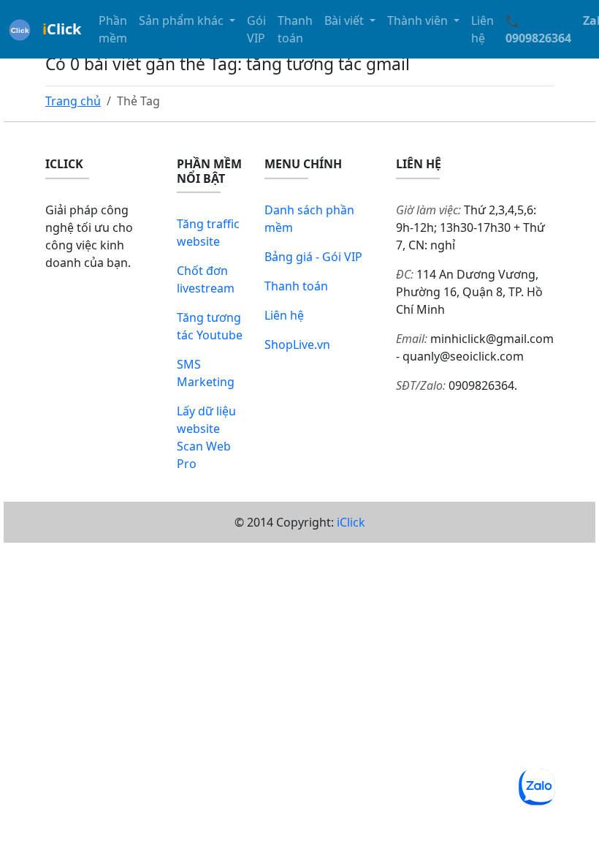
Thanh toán (295, 29)
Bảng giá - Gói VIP (313, 257)
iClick (351, 522)
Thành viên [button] (419, 20)
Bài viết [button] (345, 20)
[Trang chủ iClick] (20, 29)
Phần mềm (113, 29)
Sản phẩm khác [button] (182, 20)
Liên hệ (482, 29)
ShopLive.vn (297, 344)
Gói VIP (256, 29)
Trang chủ (73, 101)
